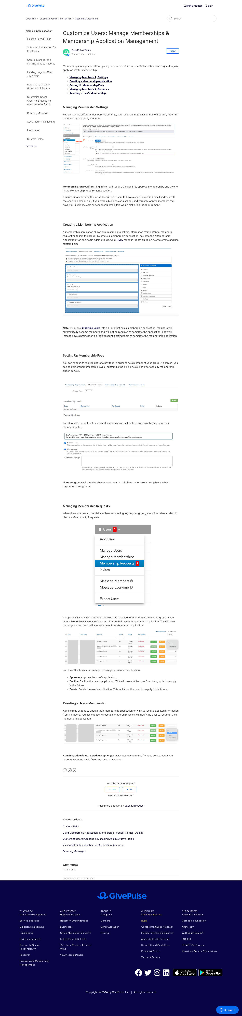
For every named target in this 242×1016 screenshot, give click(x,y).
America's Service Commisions (199, 951)
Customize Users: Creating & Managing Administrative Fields (39, 100)
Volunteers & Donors (71, 954)
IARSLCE (187, 938)
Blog (144, 920)
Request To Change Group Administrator (38, 86)
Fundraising (26, 932)
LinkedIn (74, 770)
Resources (33, 130)
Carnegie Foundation (194, 920)
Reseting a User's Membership (87, 93)
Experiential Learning (32, 926)
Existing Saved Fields (39, 38)
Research (25, 954)
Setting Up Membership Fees (86, 85)
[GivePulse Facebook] (138, 973)
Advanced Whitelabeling (41, 121)
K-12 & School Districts (73, 938)
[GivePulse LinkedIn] (166, 973)
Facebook (65, 770)
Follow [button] (173, 51)
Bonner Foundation (192, 914)
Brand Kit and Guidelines (155, 945)
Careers (105, 920)
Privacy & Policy (150, 951)
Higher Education (70, 914)
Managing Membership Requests (89, 89)
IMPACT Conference (193, 945)
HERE (120, 239)
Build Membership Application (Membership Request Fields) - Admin (103, 832)
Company (106, 914)
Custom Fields (35, 139)
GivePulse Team (81, 50)
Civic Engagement (30, 938)
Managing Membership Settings (88, 77)
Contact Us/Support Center (157, 926)
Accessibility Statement (155, 938)
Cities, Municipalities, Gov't (75, 932)
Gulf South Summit (192, 932)
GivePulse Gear (110, 926)
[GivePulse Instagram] (157, 973)
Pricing (105, 932)
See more (31, 146)
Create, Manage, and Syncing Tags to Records (41, 61)
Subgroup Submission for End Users (41, 49)
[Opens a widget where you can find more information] (227, 1010)
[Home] (36, 7)
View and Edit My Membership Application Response (93, 845)
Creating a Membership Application (90, 81)
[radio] (112, 789)
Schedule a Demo (151, 914)
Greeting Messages (38, 113)
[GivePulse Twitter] (147, 973)
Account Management (86, 18)
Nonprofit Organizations (74, 920)
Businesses (66, 926)
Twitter (70, 770)
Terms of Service (150, 957)
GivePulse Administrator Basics (56, 18)
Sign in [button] (209, 5)
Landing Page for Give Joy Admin (39, 74)
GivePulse (31, 18)
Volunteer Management (33, 914)
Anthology (188, 926)
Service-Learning (29, 920)
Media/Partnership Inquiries (157, 932)
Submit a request (193, 5)
